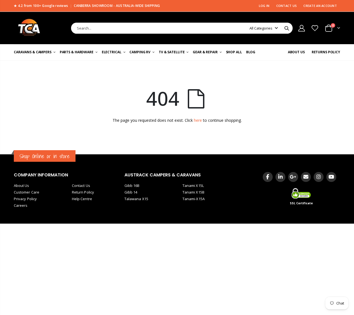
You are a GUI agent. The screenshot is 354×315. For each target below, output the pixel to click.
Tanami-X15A (194, 198)
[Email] (306, 177)
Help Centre (82, 198)
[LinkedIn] (280, 177)
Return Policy (83, 192)
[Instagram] (319, 177)
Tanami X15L (193, 185)
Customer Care (26, 192)
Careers (20, 205)
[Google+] (293, 177)
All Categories (260, 28)
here (198, 120)
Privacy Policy (25, 198)
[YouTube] (331, 177)
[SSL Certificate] (301, 193)
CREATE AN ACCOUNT (320, 6)
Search (287, 28)
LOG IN (264, 6)
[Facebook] (268, 177)
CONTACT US (286, 6)
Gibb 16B (132, 185)
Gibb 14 (130, 192)
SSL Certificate (301, 203)
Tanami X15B (193, 192)
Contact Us (81, 185)
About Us (21, 185)
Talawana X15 (136, 198)
